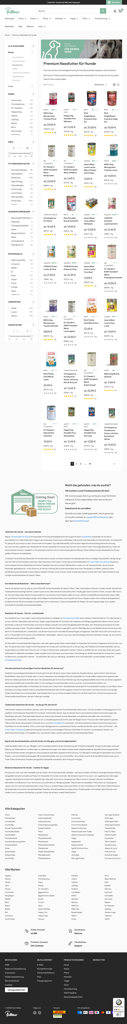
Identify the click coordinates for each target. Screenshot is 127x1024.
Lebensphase (14, 302)
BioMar (8, 899)
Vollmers (108, 916)
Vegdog (108, 909)
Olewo (74, 916)
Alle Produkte (70, 993)
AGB (7, 965)
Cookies (8, 985)
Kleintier (59, 18)
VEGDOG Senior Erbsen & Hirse (71, 267)
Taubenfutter (110, 828)
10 (90, 464)
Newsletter (116, 2)
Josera (87, 161)
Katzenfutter (10, 852)
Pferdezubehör (44, 858)
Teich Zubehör (110, 841)
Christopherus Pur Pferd (50, 219)
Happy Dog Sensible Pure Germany (90, 433)
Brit (6, 912)
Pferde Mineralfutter (46, 845)
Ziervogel (75, 855)
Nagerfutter (76, 841)
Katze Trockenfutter (46, 815)
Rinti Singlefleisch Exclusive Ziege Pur (111, 117)
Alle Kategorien (16, 46)
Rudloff (108, 885)
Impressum (10, 972)
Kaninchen (75, 818)
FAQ (39, 977)
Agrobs (8, 876)
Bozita (7, 909)
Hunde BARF (10, 835)
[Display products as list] (118, 85)
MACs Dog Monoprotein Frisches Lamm (110, 167)
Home (7, 35)
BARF (15, 69)
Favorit (41, 902)
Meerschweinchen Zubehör (82, 835)
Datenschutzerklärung (15, 968)
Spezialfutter (18, 76)
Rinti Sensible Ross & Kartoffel (71, 219)
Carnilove (9, 916)
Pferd (45, 18)
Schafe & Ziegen (111, 855)
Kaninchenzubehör (79, 825)
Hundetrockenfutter (71, 618)
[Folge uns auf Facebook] (35, 1012)
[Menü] (123, 999)
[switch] (118, 1014)
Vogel (72, 18)
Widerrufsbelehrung (14, 977)
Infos (40, 26)
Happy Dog (66, 111)
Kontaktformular (81, 521)
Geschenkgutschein (73, 997)
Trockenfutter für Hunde (21, 537)
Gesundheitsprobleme (19, 212)
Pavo (107, 876)
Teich (84, 18)
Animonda (9, 892)
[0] (120, 10)
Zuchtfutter (109, 838)
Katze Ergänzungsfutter (48, 825)
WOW (107, 919)
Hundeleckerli (58, 723)
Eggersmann (43, 892)
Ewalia (40, 899)
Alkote (7, 882)
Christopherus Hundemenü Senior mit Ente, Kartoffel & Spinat (111, 433)
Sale (20, 26)
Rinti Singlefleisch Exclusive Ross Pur (90, 117)
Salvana (108, 889)
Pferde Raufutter (45, 838)
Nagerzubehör (77, 845)
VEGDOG (107, 215)
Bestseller (9, 26)
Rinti (86, 110)
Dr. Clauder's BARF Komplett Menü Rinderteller (50, 171)
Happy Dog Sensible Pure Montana (70, 119)
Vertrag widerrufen (16, 990)
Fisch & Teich (110, 831)
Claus (40, 882)
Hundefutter (18, 57)
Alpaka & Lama (111, 848)
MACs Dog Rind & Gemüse (111, 375)
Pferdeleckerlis (44, 855)
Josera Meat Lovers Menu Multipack (89, 221)
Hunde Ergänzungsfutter (15, 841)
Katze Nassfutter (45, 818)
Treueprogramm (44, 981)
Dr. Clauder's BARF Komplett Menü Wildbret (70, 170)
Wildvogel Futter (111, 821)
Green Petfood (44, 909)
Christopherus (50, 215)
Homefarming (101, 18)
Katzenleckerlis (44, 821)
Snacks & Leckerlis (21, 72)
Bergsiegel (9, 895)
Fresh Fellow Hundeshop (99, 562)
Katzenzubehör (44, 828)
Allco (7, 885)
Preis (10, 142)
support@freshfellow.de (98, 517)
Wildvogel (109, 818)
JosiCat (74, 882)
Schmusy (108, 899)
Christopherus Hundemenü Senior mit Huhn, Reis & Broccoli (71, 378)
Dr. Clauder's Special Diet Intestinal (49, 433)
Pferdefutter (43, 835)
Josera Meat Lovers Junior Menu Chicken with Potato (90, 168)
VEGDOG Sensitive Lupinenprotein (111, 221)
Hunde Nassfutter (12, 831)
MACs (46, 110)
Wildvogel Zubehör (112, 825)
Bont (7, 902)
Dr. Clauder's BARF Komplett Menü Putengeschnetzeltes (111, 273)
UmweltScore (15, 325)
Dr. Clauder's (48, 162)
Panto (73, 919)
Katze (33, 18)
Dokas (40, 885)
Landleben (75, 892)
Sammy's (108, 892)
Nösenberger (76, 912)
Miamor (74, 902)
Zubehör (16, 80)
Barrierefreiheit (12, 981)
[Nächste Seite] (113, 464)
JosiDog (74, 885)
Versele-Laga (110, 912)
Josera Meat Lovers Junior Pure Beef (89, 269)
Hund (20, 18)
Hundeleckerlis (11, 838)
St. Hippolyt (109, 906)
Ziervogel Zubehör (112, 815)
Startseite (9, 18)
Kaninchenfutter (78, 821)
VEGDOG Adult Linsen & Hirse (50, 267)
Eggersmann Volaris (46, 895)
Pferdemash (43, 848)
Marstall (74, 899)
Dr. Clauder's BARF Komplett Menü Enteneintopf (91, 380)
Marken (30, 26)
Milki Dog (75, 909)
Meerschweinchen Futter (81, 831)
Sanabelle (109, 895)
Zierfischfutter (110, 835)
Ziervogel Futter (77, 858)
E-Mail (40, 965)
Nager (74, 838)
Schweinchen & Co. (113, 858)
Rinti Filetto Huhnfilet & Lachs (49, 377)
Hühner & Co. (110, 852)
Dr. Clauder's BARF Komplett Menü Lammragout (70, 326)
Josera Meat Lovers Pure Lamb (109, 323)
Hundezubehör (11, 845)
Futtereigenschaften (19, 164)
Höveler (74, 876)
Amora (7, 889)
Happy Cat (42, 912)
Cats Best (42, 876)
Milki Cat (75, 906)
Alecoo (8, 879)
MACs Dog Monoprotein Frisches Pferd (50, 116)
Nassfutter (17, 65)
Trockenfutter (18, 61)
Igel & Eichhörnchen (79, 848)
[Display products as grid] (114, 85)
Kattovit (74, 889)
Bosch (7, 906)
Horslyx (41, 919)
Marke (11, 94)
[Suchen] (103, 11)
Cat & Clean (10, 919)
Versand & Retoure (45, 972)
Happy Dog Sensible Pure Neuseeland (70, 433)
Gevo (40, 906)
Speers (107, 902)
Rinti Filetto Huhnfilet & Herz (91, 321)
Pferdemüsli (43, 841)
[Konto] (115, 11)
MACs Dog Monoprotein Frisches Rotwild (51, 323)
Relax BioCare (110, 879)
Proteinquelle (15, 254)
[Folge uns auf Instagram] (39, 1012)
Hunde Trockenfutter (13, 828)
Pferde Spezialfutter (46, 852)
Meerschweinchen (79, 828)
